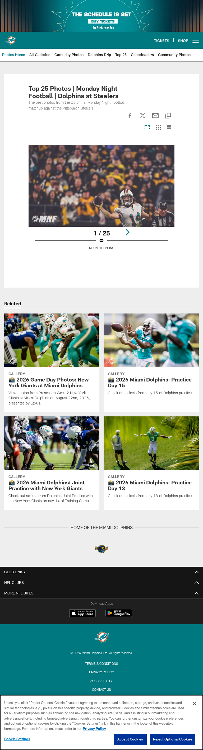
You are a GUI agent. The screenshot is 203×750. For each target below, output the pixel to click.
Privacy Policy (101, 672)
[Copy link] (168, 116)
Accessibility (101, 681)
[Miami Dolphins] (101, 638)
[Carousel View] (147, 127)
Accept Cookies (130, 739)
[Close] (194, 703)
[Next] (127, 232)
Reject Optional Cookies (172, 739)
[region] (101, 722)
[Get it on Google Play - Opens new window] (119, 615)
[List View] (169, 127)
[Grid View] (158, 127)
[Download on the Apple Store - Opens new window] (82, 613)
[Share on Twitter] (143, 118)
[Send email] (155, 118)
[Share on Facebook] (130, 118)
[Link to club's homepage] (10, 38)
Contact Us (101, 689)
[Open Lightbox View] (101, 201)
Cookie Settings (17, 739)
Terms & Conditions (101, 663)
